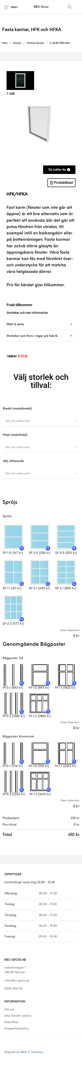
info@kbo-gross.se (16, 980)
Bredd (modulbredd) (17, 408)
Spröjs (7, 516)
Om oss (9, 1009)
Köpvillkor (11, 1022)
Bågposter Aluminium (18, 736)
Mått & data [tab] (15, 324)
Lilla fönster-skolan (17, 1015)
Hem (4, 43)
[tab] (41, 324)
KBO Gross (41, 6)
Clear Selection (69, 630)
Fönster (17, 43)
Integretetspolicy (16, 1028)
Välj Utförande (13, 461)
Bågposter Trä (13, 658)
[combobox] (41, 421)
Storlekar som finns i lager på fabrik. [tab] (32, 336)
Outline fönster (35, 43)
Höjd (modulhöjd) (15, 434)
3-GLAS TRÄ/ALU (60, 43)
